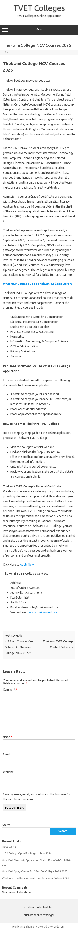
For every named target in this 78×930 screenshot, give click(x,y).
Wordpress (58, 926)
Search (6, 824)
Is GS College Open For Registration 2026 (26, 853)
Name (7, 737)
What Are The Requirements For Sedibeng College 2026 (35, 878)
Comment (10, 689)
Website (8, 772)
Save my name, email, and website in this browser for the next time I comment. (37, 797)
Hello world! (9, 846)
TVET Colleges (39, 8)
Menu (39, 29)
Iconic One (18, 926)
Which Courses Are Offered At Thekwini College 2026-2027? (19, 647)
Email (7, 754)
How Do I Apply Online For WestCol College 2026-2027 (34, 871)
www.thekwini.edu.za (43, 612)
